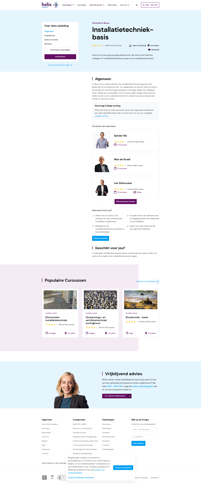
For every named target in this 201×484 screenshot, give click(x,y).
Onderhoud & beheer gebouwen (85, 441)
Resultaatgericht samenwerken (85, 449)
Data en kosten (51, 40)
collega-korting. (101, 116)
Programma (49, 35)
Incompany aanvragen (60, 50)
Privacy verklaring (141, 478)
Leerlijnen (106, 432)
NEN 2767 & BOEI (79, 424)
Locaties (105, 445)
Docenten (106, 441)
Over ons (123, 5)
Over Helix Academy (50, 424)
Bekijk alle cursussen (146, 281)
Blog (43, 445)
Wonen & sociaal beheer (82, 428)
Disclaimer (155, 478)
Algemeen (49, 31)
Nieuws (44, 441)
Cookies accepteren (123, 468)
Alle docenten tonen (125, 201)
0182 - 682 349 (151, 5)
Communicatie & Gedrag (82, 445)
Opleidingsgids (108, 449)
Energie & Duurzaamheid (82, 453)
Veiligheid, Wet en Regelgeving (84, 437)
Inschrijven (60, 56)
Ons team (46, 428)
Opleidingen (67, 5)
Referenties (112, 5)
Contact (45, 453)
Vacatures (46, 449)
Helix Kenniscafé (96, 5)
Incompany (81, 5)
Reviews (48, 44)
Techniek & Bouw (100, 23)
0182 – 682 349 (114, 386)
